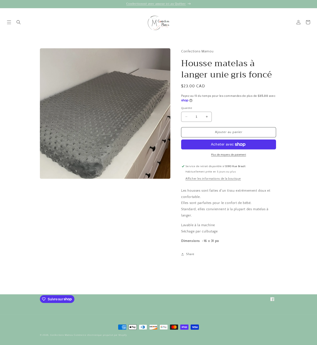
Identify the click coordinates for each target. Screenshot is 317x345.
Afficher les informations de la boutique (213, 178)
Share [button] (190, 254)
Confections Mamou (61, 335)
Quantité (186, 108)
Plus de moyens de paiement (228, 154)
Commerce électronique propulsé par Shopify (100, 335)
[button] (9, 22)
